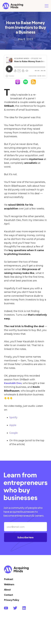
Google (13, 432)
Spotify (13, 417)
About (7, 589)
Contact (8, 594)
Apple (12, 425)
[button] (46, 6)
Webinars (9, 584)
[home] (23, 6)
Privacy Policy (11, 599)
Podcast (8, 579)
